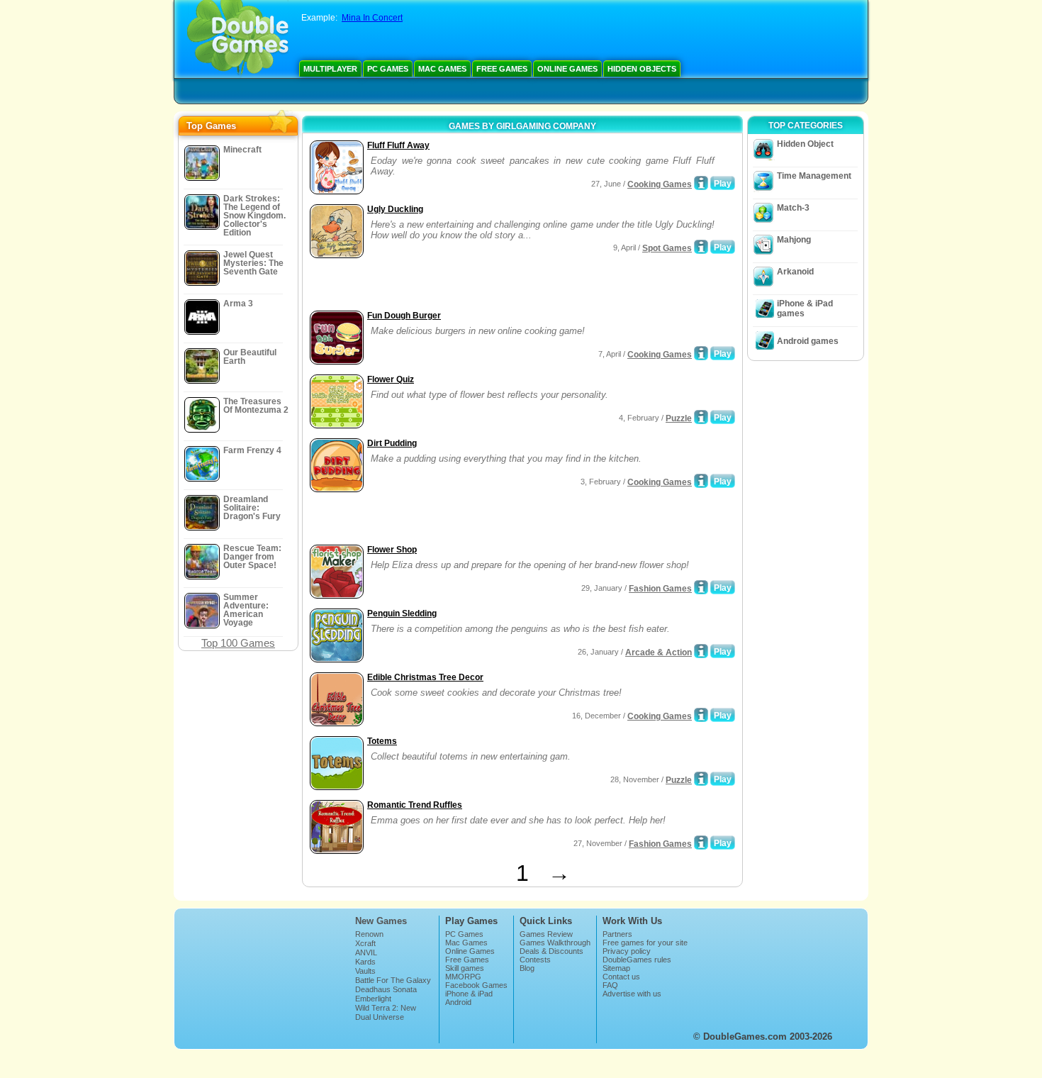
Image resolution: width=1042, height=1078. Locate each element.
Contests (535, 959)
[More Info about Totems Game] (701, 779)
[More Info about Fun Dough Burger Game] (701, 353)
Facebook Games (476, 985)
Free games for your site (645, 942)
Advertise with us (632, 993)
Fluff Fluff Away (398, 145)
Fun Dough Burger (404, 316)
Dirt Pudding (392, 443)
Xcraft (365, 943)
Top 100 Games (238, 643)
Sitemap (616, 968)
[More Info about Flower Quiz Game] (701, 417)
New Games (381, 921)
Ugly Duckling (395, 209)
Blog (527, 968)
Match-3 (793, 208)
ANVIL (366, 952)
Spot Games (667, 248)
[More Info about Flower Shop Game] (701, 587)
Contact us (621, 976)
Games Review (546, 934)
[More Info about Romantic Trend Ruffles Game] (701, 842)
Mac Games (442, 69)
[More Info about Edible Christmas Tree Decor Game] (701, 715)
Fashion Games (660, 589)
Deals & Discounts (551, 951)
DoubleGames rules (637, 959)
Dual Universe (379, 1017)
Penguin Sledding (402, 613)
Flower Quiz (390, 379)
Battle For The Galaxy (393, 980)
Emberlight (373, 998)
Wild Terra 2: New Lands (385, 1012)
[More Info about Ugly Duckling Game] (701, 247)
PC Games (387, 69)
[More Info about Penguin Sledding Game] (701, 651)
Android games (808, 341)
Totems (382, 741)
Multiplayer (330, 69)
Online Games (567, 69)
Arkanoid (795, 272)
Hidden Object (805, 144)
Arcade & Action (658, 652)
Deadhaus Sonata (386, 989)
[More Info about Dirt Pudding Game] (701, 481)
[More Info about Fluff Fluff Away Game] (701, 183)
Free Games (501, 69)
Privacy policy (627, 951)
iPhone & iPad (469, 993)
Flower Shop (392, 550)
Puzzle (679, 418)
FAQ (610, 985)
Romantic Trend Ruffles (414, 805)
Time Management (814, 176)
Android (458, 1002)
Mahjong (794, 240)
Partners (617, 934)
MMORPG (463, 976)
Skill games (464, 968)
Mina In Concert (372, 18)
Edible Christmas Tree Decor (425, 677)
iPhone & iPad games (805, 308)
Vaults (365, 971)
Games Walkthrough (555, 942)
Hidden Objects (641, 69)
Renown (369, 934)
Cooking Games (659, 184)
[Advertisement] (472, 286)
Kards (365, 961)
